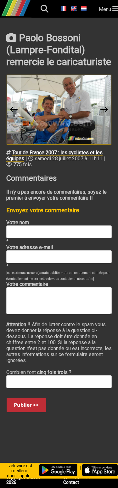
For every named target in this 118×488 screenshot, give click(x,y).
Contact (71, 482)
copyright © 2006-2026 (24, 480)
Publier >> (26, 404)
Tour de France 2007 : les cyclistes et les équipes (54, 156)
